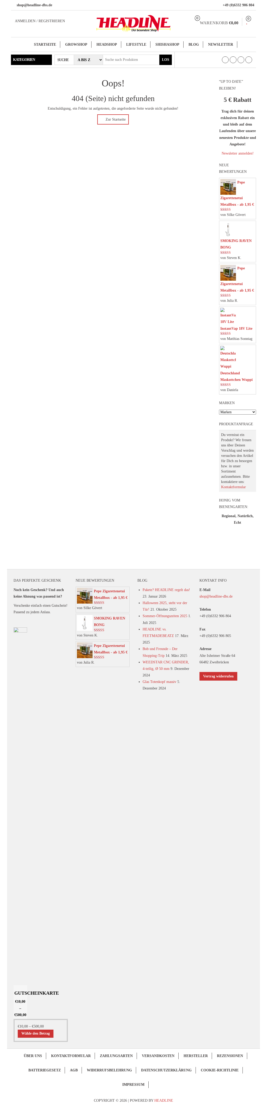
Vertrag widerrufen (218, 676)
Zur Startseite (115, 119)
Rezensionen (230, 1056)
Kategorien (24, 60)
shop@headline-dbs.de (216, 596)
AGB (74, 1070)
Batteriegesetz (44, 1070)
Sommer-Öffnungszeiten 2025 (165, 616)
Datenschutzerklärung (166, 1070)
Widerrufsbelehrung (109, 1070)
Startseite (45, 44)
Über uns (33, 1056)
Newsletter (220, 44)
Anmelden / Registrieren (40, 21)
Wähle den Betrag (35, 1033)
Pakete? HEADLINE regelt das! (166, 590)
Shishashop (167, 44)
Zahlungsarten (116, 1056)
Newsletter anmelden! (238, 153)
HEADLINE (163, 1100)
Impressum (133, 1085)
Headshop (106, 44)
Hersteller (196, 1056)
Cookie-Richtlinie (220, 1070)
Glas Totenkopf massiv (159, 682)
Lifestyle (136, 44)
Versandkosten (158, 1056)
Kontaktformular (233, 487)
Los (165, 60)
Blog (194, 44)
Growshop (76, 44)
